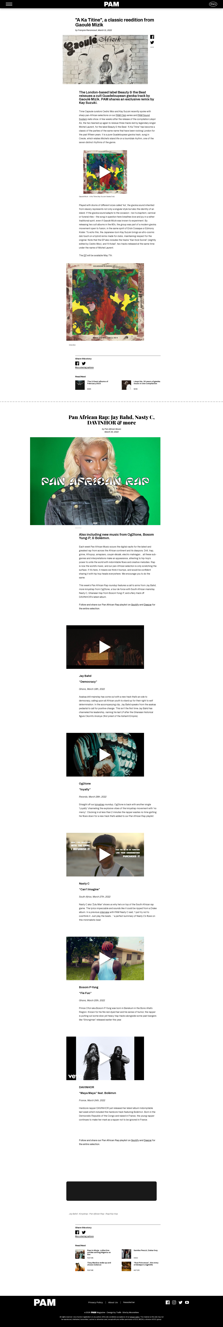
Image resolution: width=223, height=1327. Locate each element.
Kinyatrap (83, 1214)
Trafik (118, 1312)
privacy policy (135, 1317)
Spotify (135, 604)
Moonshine (134, 1312)
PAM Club (121, 115)
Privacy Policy (95, 1302)
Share (213, 4)
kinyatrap (99, 804)
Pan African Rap (96, 1214)
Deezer (148, 604)
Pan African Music (113, 429)
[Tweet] (152, 42)
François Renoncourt (87, 30)
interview (104, 912)
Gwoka (72, 345)
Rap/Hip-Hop (112, 1214)
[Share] (152, 37)
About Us (113, 1302)
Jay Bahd (73, 1214)
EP (85, 255)
